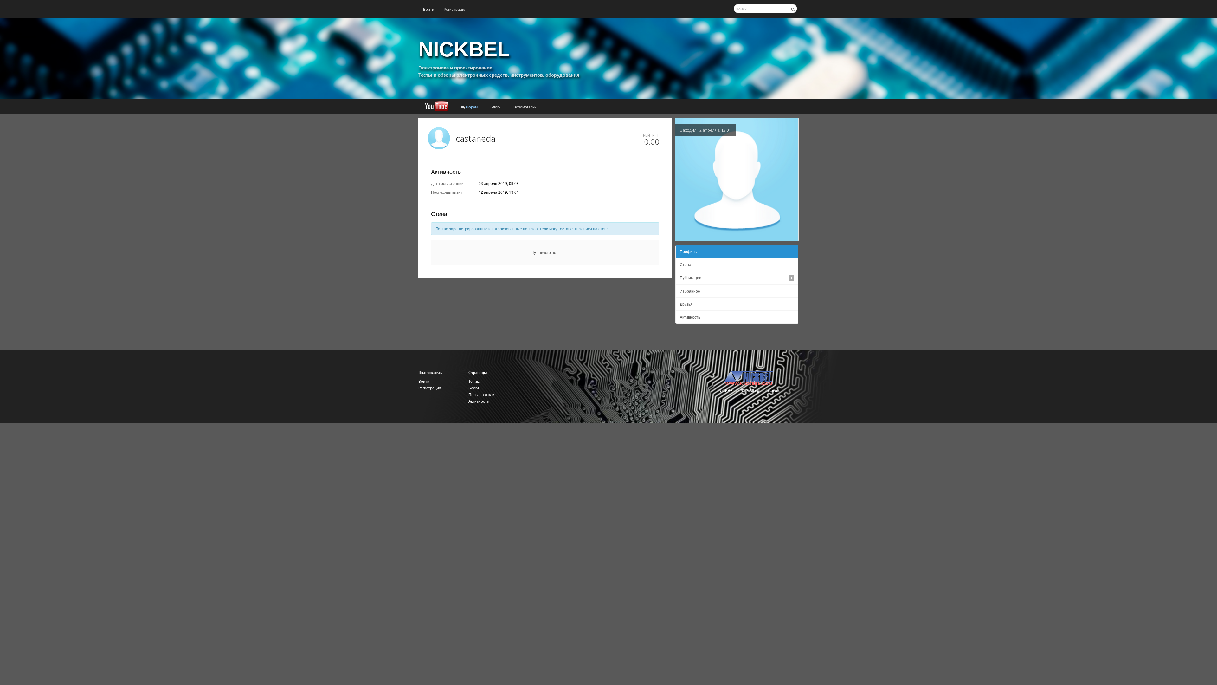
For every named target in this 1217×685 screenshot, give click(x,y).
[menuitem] (428, 9)
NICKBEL (464, 49)
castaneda (475, 138)
